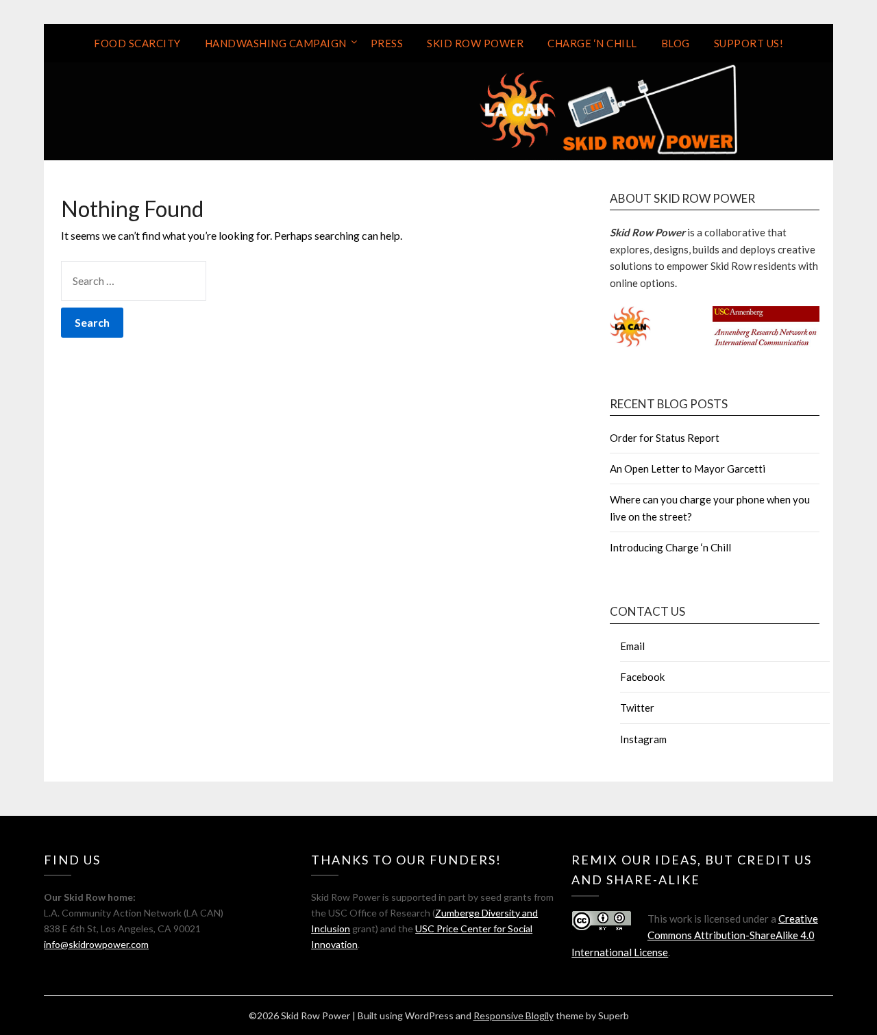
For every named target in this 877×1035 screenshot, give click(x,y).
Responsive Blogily (513, 1015)
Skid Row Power (475, 43)
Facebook (642, 677)
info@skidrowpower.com (96, 944)
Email (632, 646)
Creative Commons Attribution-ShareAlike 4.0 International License (694, 935)
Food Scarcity (137, 43)
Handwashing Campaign (276, 43)
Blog (675, 43)
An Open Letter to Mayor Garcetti (687, 468)
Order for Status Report (664, 438)
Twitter (637, 707)
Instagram (643, 739)
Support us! (749, 43)
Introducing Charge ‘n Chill (670, 547)
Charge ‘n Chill (592, 43)
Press (387, 43)
